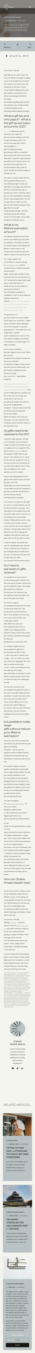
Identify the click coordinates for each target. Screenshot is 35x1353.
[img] (24, 56)
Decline (17, 1345)
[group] (17, 56)
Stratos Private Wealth (12, 17)
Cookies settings (18, 1335)
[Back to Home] (9, 7)
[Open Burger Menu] (30, 7)
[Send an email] (12, 1068)
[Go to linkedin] (22, 1068)
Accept (17, 1340)
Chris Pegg (14, 922)
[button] (7, 56)
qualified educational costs (15, 804)
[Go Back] (17, 44)
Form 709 (17, 451)
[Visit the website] (17, 1068)
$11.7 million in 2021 (12, 265)
